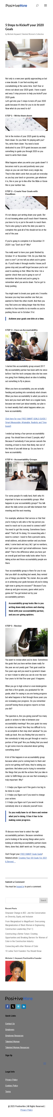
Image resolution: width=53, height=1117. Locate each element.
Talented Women (12, 1041)
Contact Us (10, 1023)
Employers (9, 1029)
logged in (20, 886)
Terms (8, 1091)
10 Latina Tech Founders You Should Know (23, 951)
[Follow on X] (13, 1006)
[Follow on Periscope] (18, 1006)
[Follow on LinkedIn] (24, 1006)
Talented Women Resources (17, 1047)
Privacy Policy (11, 1079)
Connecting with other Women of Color (21, 946)
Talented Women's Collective (33, 34)
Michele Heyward (14, 34)
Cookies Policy (11, 1085)
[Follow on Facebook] (7, 1006)
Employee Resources (14, 1035)
